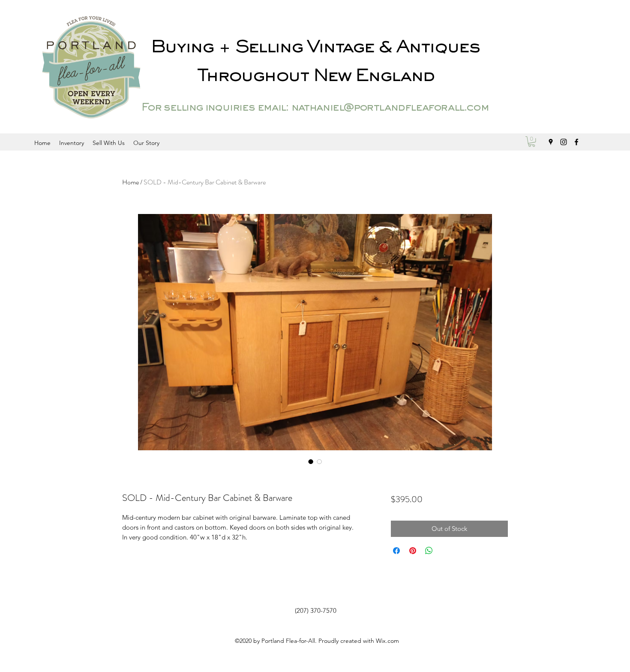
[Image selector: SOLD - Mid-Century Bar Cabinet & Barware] (310, 461)
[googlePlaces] (550, 142)
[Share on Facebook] (396, 550)
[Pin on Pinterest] (413, 550)
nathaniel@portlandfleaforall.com (390, 108)
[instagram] (563, 142)
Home (130, 182)
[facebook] (576, 142)
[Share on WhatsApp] (429, 550)
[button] (531, 141)
